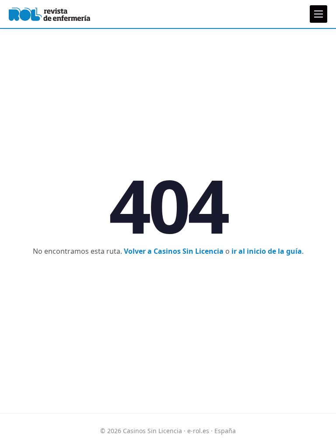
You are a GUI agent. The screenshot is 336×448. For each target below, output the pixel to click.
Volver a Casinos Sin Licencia (174, 251)
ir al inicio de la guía (266, 251)
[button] (318, 14)
